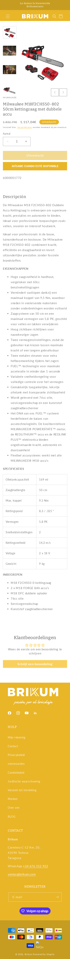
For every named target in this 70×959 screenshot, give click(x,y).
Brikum (28, 954)
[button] (8, 16)
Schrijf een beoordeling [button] (35, 664)
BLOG (11, 816)
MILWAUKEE (10, 97)
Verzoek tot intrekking (22, 790)
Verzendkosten (24, 127)
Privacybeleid (16, 755)
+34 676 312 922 (35, 866)
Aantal (6, 133)
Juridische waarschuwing (24, 781)
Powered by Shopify (44, 954)
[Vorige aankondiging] (7, 5)
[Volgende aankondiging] (63, 5)
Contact (13, 746)
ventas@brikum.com (22, 874)
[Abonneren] (57, 897)
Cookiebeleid (16, 772)
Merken (13, 798)
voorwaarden (16, 763)
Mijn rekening (16, 737)
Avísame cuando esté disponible (35, 166)
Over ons (14, 807)
